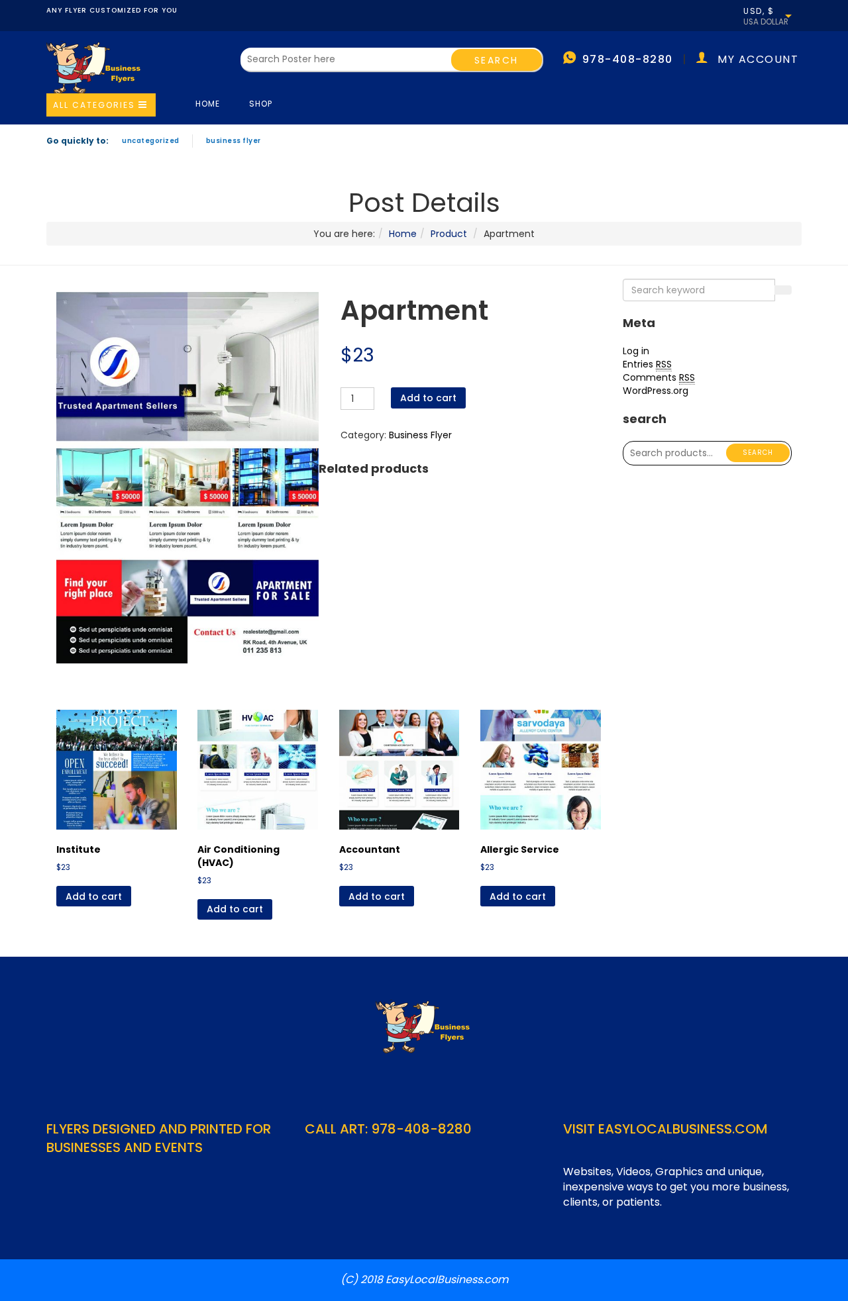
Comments (659, 377)
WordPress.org (655, 390)
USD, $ (758, 11)
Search (758, 453)
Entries (647, 364)
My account (757, 59)
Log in (636, 351)
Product (449, 233)
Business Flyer (233, 141)
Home (207, 103)
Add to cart (428, 398)
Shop (260, 103)
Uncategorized (151, 141)
